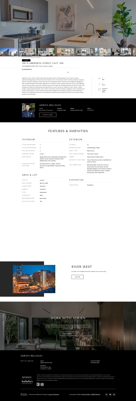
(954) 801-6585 (61, 110)
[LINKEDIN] (106, 394)
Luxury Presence (53, 394)
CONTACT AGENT (48, 114)
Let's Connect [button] (68, 333)
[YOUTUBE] (110, 394)
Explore (77, 276)
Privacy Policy (85, 394)
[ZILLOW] (114, 394)
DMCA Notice (95, 394)
